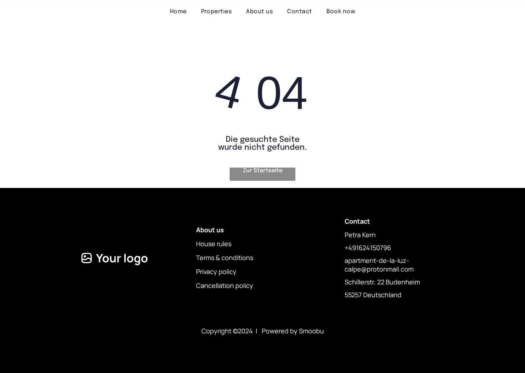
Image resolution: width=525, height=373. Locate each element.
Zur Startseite (262, 171)
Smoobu (311, 331)
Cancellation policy (224, 285)
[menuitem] (178, 11)
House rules (213, 243)
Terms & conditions (224, 257)
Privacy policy (216, 271)
